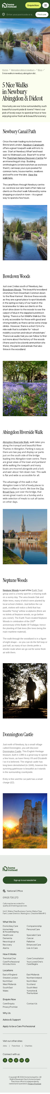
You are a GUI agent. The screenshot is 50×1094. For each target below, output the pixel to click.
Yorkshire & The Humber (32, 992)
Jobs (5, 1046)
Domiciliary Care (10, 926)
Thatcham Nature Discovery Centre (25, 158)
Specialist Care (34, 935)
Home (5, 70)
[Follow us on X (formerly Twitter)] (27, 1060)
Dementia (7, 938)
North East (7, 981)
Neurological (9, 941)
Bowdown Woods (12, 289)
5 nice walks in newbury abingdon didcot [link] (19, 73)
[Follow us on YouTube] (21, 1060)
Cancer (30, 938)
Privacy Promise (10, 1007)
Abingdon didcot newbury (23, 70)
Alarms (6, 948)
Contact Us (32, 1003)
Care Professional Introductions (11, 963)
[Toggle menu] (45, 5)
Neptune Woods (11, 590)
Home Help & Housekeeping (10, 930)
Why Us (7, 1013)
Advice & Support (12, 1019)
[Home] (9, 5)
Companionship (34, 926)
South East (8, 987)
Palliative (31, 941)
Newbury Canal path (33, 144)
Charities (28, 1046)
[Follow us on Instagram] (16, 1060)
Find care (42, 14)
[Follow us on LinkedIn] (10, 1060)
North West (32, 981)
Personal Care (33, 929)
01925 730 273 (10, 897)
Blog (40, 70)
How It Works (9, 954)
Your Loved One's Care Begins (35, 963)
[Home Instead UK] (10, 868)
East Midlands (33, 974)
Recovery (7, 945)
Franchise (16, 1046)
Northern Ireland (34, 978)
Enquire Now (33, 5)
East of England (10, 974)
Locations (8, 970)
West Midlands (9, 984)
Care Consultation (35, 958)
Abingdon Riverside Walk (16, 442)
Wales (5, 991)
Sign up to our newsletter (25, 880)
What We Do (9, 921)
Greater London (10, 978)
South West (32, 987)
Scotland (31, 984)
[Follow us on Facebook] (5, 1060)
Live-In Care (32, 948)
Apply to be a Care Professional (19, 1026)
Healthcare (8, 935)
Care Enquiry (8, 1003)
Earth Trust (37, 590)
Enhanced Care (34, 945)
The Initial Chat (9, 958)
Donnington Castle (12, 751)
